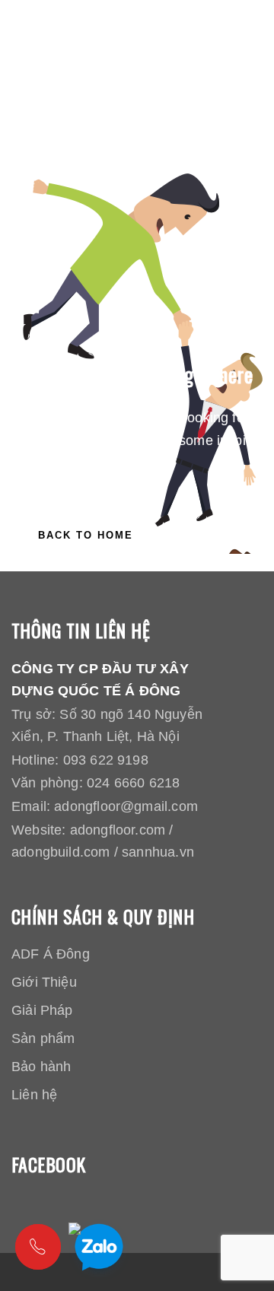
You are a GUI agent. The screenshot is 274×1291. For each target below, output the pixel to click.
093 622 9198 (105, 760)
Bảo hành (41, 1066)
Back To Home (85, 535)
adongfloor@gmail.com (126, 806)
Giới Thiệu (44, 982)
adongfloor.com (118, 830)
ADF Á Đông (50, 954)
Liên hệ (34, 1094)
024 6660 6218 (133, 782)
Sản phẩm (43, 1038)
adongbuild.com (60, 852)
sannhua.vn (158, 852)
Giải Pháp (42, 1010)
